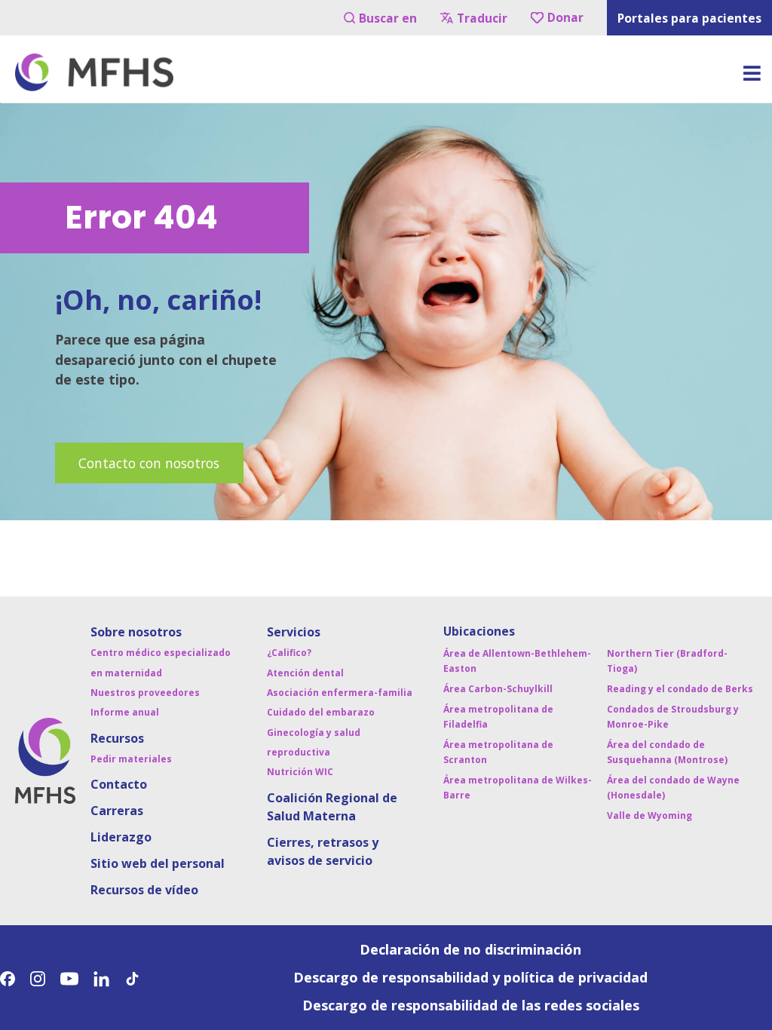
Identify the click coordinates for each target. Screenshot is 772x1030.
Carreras (116, 810)
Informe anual (124, 712)
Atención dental (305, 673)
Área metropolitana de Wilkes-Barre (517, 788)
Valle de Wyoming (649, 815)
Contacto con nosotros (148, 463)
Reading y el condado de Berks (680, 688)
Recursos (117, 738)
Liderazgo (121, 837)
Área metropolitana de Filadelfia (498, 717)
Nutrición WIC (300, 771)
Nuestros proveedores (145, 692)
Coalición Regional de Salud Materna (332, 806)
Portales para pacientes (689, 18)
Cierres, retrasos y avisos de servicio (322, 851)
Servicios (293, 632)
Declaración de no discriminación (470, 949)
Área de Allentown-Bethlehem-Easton (517, 661)
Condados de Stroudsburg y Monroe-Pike (673, 717)
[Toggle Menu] (751, 78)
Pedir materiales (131, 759)
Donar (565, 17)
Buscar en (388, 18)
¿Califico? (289, 652)
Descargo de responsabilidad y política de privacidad (470, 977)
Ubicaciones (479, 631)
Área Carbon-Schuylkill (498, 688)
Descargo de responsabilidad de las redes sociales (470, 1005)
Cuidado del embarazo (321, 712)
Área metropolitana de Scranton (498, 752)
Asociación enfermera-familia (339, 692)
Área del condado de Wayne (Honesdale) (673, 788)
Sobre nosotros (136, 632)
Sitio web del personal (157, 863)
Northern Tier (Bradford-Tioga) (667, 661)
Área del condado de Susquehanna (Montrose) (667, 752)
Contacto (118, 784)
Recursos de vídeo (144, 889)
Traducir (482, 18)
